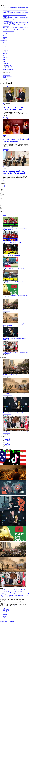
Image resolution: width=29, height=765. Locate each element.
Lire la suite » (5, 117)
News (4, 49)
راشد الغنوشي (26, 595)
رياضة (6, 442)
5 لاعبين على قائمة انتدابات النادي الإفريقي (12, 242)
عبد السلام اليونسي (14, 595)
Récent (4, 215)
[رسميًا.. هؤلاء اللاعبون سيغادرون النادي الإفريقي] (10, 254)
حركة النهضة (2, 593)
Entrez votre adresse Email (5, 601)
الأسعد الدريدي (18, 589)
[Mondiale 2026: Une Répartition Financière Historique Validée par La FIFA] (10, 337)
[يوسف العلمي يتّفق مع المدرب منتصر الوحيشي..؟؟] (10, 280)
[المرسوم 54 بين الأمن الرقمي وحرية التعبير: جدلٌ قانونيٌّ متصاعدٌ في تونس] (13, 510)
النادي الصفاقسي (6, 591)
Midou (4, 103)
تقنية (6, 441)
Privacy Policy (8, 65)
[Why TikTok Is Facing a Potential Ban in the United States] (13, 464)
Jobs (4, 62)
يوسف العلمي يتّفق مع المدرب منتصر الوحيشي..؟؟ (14, 281)
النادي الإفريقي (16, 591)
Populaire (5, 213)
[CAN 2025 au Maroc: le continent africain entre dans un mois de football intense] (10, 294)
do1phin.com (14, 605)
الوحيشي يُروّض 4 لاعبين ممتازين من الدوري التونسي (14, 268)
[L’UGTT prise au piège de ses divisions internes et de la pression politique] (10, 308)
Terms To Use (6, 610)
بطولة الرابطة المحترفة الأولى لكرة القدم (17, 593)
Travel (4, 60)
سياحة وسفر (7, 444)
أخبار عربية (7, 440)
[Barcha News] (3, 40)
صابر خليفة (21, 595)
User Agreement (8, 66)
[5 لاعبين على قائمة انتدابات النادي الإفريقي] (10, 241)
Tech (4, 55)
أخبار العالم (7, 439)
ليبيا (3, 595)
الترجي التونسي (6, 589)
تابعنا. (1, 597)
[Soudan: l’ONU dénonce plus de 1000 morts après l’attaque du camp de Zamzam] (10, 322)
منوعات (7, 445)
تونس (7, 593)
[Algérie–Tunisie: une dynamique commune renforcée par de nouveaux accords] (10, 351)
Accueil (1, 79)
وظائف (6, 446)
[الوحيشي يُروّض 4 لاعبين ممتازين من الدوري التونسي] (10, 267)
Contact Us (6, 64)
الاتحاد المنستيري (12, 589)
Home (4, 47)
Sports (5, 53)
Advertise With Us (8, 69)
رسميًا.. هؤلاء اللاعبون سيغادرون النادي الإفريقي (13, 255)
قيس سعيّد (6, 595)
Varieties (5, 58)
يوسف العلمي (3, 596)
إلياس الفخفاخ (24, 589)
